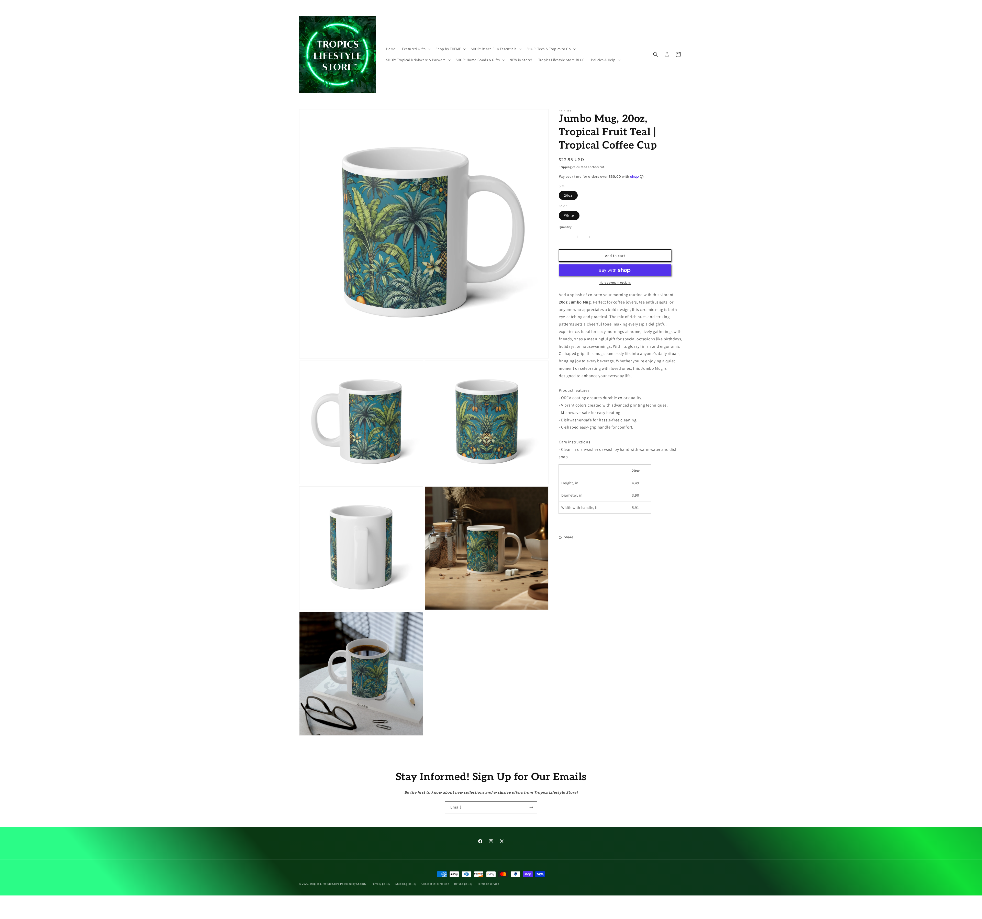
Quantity (565, 227)
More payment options (615, 282)
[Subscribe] (531, 807)
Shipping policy (406, 883)
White (569, 215)
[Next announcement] (566, 5)
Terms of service (488, 883)
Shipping (565, 167)
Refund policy (463, 883)
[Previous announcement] (416, 5)
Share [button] (568, 537)
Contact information (435, 883)
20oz (568, 195)
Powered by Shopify (353, 884)
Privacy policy (381, 883)
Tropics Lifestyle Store (325, 884)
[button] (415, 48)
